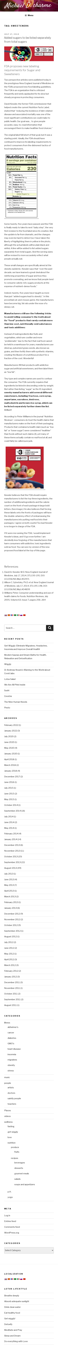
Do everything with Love (16, 1341)
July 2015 (8, 788)
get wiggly (13, 1132)
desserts (18, 1168)
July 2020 (9, 736)
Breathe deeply (11, 1295)
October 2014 (11, 805)
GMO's (11, 1043)
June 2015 (9, 793)
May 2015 (9, 799)
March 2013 (10, 896)
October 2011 (11, 993)
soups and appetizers (24, 1184)
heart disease (14, 1049)
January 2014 (10, 839)
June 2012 (9, 948)
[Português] (15, 615)
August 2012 (10, 936)
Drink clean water (12, 1307)
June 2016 (9, 782)
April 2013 (9, 891)
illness (7, 1022)
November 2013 (12, 851)
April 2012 (9, 959)
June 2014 (9, 822)
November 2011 (12, 988)
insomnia (12, 1054)
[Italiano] (18, 615)
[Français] (12, 615)
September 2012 (12, 931)
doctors (11, 1093)
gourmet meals (21, 1173)
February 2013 (11, 902)
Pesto (7, 707)
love (10, 1137)
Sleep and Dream (12, 1336)
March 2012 (10, 965)
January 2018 (10, 771)
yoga (10, 1197)
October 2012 (11, 925)
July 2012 (8, 942)
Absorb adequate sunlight (16, 1301)
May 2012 (9, 954)
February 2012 (11, 971)
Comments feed (12, 1227)
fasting (11, 1126)
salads (17, 1179)
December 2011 (12, 982)
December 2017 (12, 776)
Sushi (6, 690)
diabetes (12, 1038)
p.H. (9, 1191)
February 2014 (11, 833)
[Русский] (21, 615)
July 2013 (8, 874)
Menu (30, 15)
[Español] (8, 615)
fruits (16, 1152)
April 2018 (9, 759)
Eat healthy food (12, 1313)
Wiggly (7, 664)
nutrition (11, 1143)
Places (7, 1110)
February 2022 (11, 725)
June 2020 (9, 742)
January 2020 (10, 753)
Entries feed (10, 1221)
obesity (11, 1065)
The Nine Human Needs (15, 702)
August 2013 (10, 868)
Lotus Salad (9, 679)
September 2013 (12, 862)
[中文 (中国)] (24, 615)
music (7, 1077)
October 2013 (11, 856)
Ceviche (8, 696)
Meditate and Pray (13, 1330)
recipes (14, 1158)
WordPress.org (11, 1232)
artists (11, 1087)
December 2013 (12, 845)
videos (7, 1116)
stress (11, 1070)
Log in (7, 1215)
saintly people (14, 1098)
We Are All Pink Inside (14, 684)
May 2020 (9, 748)
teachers (12, 1104)
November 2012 (12, 919)
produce (15, 1147)
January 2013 (10, 908)
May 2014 (9, 828)
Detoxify (8, 1324)
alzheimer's (13, 1027)
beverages (19, 1162)
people (7, 1083)
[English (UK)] (5, 615)
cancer (11, 1032)
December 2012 (12, 914)
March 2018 (10, 765)
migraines (12, 1059)
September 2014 (12, 811)
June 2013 (9, 879)
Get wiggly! (9, 1318)
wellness (8, 1122)
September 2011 (12, 999)
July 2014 (8, 816)
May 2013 (9, 885)
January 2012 (10, 976)
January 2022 (10, 730)
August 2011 (10, 1005)
